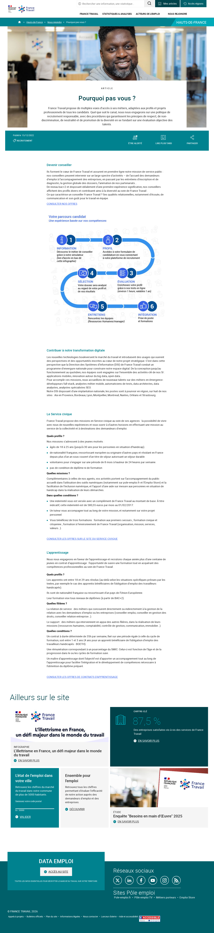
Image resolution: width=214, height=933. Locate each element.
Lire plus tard (164, 143)
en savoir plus (128, 821)
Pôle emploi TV (143, 897)
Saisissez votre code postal (28, 801)
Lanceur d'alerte (109, 916)
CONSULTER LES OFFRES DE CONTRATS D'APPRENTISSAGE (82, 677)
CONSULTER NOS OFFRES (62, 203)
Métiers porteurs (166, 897)
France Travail (89, 13)
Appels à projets (16, 916)
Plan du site (51, 916)
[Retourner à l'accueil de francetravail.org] (29, 9)
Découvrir (77, 809)
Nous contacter (90, 916)
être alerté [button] (135, 143)
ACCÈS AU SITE (58, 871)
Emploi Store (187, 897)
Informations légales (70, 916)
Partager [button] (192, 143)
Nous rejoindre (177, 13)
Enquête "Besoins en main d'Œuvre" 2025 (147, 816)
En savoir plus (28, 760)
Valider (25, 817)
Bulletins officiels (35, 916)
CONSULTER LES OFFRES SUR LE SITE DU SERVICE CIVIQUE (82, 539)
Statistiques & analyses (117, 13)
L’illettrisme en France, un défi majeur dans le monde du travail (58, 752)
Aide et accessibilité (128, 916)
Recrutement (24, 140)
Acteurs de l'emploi (148, 13)
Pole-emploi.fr (122, 897)
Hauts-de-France (34, 22)
